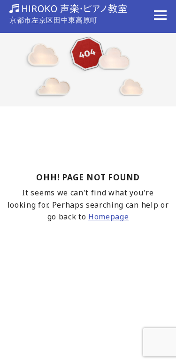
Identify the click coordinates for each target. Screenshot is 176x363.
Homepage (108, 216)
